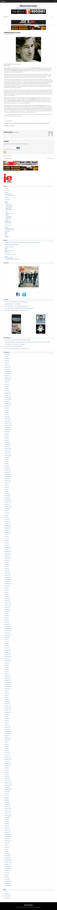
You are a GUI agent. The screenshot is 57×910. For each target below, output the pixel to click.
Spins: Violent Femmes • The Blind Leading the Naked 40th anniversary (19, 308)
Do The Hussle (50, 158)
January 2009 (7, 806)
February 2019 (8, 547)
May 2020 (7, 515)
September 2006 (8, 866)
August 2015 (7, 637)
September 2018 (8, 557)
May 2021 (7, 489)
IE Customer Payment (9, 250)
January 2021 (7, 498)
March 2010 (7, 776)
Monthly (6, 201)
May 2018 (7, 566)
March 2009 (7, 802)
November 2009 (8, 785)
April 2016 (7, 620)
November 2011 (8, 733)
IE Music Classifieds (9, 257)
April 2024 (7, 414)
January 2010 (7, 780)
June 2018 (7, 564)
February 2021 (8, 495)
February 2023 (8, 444)
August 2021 (7, 483)
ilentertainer (6, 34)
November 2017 (8, 579)
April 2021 (7, 491)
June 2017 (7, 590)
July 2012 (7, 716)
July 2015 (7, 639)
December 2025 (8, 371)
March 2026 (7, 365)
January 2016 (7, 626)
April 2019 (7, 543)
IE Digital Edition (8, 221)
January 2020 (7, 523)
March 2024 (7, 416)
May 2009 (7, 797)
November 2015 (8, 630)
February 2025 (8, 393)
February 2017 (8, 598)
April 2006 (7, 877)
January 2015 (7, 652)
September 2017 (8, 583)
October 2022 (7, 453)
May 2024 (7, 412)
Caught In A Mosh (9, 205)
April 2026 (7, 363)
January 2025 (7, 395)
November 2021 (8, 476)
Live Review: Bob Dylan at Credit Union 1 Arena (20, 348)
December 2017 (8, 577)
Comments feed (8, 895)
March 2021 (7, 493)
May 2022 (7, 463)
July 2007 (7, 845)
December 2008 (8, 808)
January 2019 (7, 549)
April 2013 (7, 697)
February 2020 (8, 521)
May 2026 (7, 360)
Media (7, 214)
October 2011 (7, 735)
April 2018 (7, 568)
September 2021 (8, 480)
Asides (6, 188)
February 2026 (8, 367)
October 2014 (7, 658)
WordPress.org (8, 898)
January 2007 (7, 857)
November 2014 (8, 656)
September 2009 (8, 789)
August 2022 (7, 457)
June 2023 (7, 435)
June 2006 (7, 872)
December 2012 (8, 705)
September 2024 (8, 403)
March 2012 (7, 725)
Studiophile (8, 217)
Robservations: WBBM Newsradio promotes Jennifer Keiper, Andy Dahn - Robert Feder (22, 342)
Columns (6, 203)
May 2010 (7, 772)
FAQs (6, 249)
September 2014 (8, 660)
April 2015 (7, 645)
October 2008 (7, 812)
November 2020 (8, 502)
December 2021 (8, 474)
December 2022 (8, 448)
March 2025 (7, 390)
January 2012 (7, 729)
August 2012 (7, 714)
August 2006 (7, 868)
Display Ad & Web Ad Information (11, 244)
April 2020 (7, 517)
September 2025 (8, 378)
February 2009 (8, 804)
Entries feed (7, 893)
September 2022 (8, 455)
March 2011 (7, 750)
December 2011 (8, 731)
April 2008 (7, 825)
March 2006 (7, 879)
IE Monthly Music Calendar (10, 254)
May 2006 (7, 875)
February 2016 (8, 624)
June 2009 (7, 795)
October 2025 (7, 375)
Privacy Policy (7, 252)
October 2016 (7, 607)
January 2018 (7, 575)
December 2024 (8, 397)
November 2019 (8, 528)
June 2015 (7, 641)
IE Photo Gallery (8, 222)
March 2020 (7, 519)
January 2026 (7, 369)
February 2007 (8, 855)
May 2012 (7, 720)
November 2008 (8, 810)
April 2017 (7, 594)
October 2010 (7, 761)
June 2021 (7, 487)
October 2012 (7, 710)
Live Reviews (7, 231)
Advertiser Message (10, 229)
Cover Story (7, 190)
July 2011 (7, 742)
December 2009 (8, 782)
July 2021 (7, 485)
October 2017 (7, 581)
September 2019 (8, 532)
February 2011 (8, 752)
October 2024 (7, 401)
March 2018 (7, 570)
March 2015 (7, 647)
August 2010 (7, 765)
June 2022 (7, 461)
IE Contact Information (9, 246)
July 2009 (7, 793)
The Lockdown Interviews (10, 195)
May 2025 (7, 386)
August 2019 (7, 534)
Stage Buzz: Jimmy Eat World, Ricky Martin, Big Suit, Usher (16, 301)
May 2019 (7, 540)
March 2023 (7, 442)
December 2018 (8, 551)
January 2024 (7, 420)
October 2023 (7, 427)
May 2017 (7, 592)
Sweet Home (8, 218)
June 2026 (7, 358)
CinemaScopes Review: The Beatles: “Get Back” (20, 339)
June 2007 (7, 847)
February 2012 (8, 727)
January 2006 (7, 883)
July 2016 (7, 613)
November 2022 (8, 450)
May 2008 (7, 823)
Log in (6, 891)
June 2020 (7, 513)
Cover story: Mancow (8, 158)
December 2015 (8, 628)
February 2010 (8, 778)
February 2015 (8, 650)
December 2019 (8, 525)
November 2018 (8, 553)
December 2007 (8, 834)
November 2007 (8, 836)
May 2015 (7, 643)
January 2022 (7, 472)
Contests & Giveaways (9, 228)
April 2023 (7, 440)
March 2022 (7, 468)
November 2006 (8, 862)
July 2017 (7, 587)
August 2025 (7, 380)
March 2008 (7, 827)
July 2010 (7, 767)
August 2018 (7, 560)
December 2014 (8, 654)
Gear (7, 212)
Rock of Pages (9, 216)
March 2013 (7, 699)
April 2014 (7, 671)
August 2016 (7, 611)
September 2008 (8, 815)
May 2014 (7, 669)
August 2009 (7, 791)
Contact (6, 248)
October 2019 (7, 530)
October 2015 (7, 632)
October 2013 (7, 684)
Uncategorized (8, 225)
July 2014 (7, 665)
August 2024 (7, 405)
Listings (6, 256)
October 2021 (7, 478)
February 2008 (8, 830)
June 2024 (7, 410)
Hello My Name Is (8, 193)
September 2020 (8, 506)
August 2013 (7, 688)
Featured (6, 192)
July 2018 (7, 562)
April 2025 (7, 388)
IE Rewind (7, 197)
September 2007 (8, 840)
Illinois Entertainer (28, 6)
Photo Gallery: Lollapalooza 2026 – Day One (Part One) (16, 310)
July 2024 (7, 408)
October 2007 (7, 838)
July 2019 (7, 536)
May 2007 (7, 849)
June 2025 (7, 384)
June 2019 (7, 538)
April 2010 (7, 774)
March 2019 (7, 545)
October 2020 (7, 504)
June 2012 (7, 718)
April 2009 (7, 800)
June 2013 (7, 692)
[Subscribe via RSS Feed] (5, 152)
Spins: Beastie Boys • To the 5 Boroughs (13, 304)
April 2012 (7, 722)
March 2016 (7, 622)
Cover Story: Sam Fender (18, 346)
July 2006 (7, 870)
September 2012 (8, 712)
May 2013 (7, 695)
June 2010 (7, 770)
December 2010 (8, 757)
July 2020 (7, 510)
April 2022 (7, 465)
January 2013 (7, 703)
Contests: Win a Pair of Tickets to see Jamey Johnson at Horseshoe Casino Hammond (22, 242)
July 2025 (7, 382)
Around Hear (8, 204)
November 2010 (8, 759)
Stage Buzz (7, 236)
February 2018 (8, 572)
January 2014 (7, 677)
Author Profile (16, 132)
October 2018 (7, 555)
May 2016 (7, 617)
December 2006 (8, 860)
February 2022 (8, 470)
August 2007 (7, 842)
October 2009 (7, 787)
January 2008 (7, 832)
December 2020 (8, 500)
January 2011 (7, 755)
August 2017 (7, 585)
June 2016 (7, 615)
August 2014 (7, 662)
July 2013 (7, 690)
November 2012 (8, 707)
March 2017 (7, 596)
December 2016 (8, 602)
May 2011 (7, 746)
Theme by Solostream (37, 907)
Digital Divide (8, 208)
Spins (6, 235)
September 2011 (8, 737)
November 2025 (8, 373)
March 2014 (7, 673)
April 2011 (7, 748)
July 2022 (7, 459)
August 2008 (7, 817)
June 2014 (7, 667)
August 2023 (7, 431)
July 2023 (7, 433)
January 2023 (7, 446)
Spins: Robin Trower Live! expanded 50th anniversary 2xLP (17, 306)
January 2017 (7, 600)
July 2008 (7, 819)
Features (6, 220)
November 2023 (8, 425)
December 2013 (8, 680)
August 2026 (7, 354)
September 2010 (8, 763)
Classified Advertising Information (12, 259)
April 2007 (7, 851)
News (6, 233)
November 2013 (8, 682)
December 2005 (8, 885)
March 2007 (7, 853)
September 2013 (8, 686)
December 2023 (8, 423)
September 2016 (8, 609)
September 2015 (8, 635)
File (6, 211)
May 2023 (7, 438)
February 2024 (8, 418)
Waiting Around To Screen (12, 32)
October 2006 (7, 864)
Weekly (13, 125)
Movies (9, 125)
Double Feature (9, 209)
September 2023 (8, 429)
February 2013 (8, 701)
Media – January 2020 (45, 342)
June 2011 (7, 744)
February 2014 (8, 675)
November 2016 (8, 605)
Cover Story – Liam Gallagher (19, 344)
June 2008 (7, 821)
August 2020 (7, 508)
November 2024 (8, 399)
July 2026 (7, 356)
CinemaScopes (9, 207)
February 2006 (8, 881)
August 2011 (7, 740)
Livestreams (7, 199)
